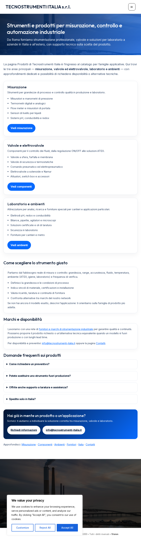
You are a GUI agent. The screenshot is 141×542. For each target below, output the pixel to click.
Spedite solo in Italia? (22, 399)
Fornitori (71, 444)
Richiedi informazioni (24, 430)
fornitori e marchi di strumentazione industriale (66, 329)
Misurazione (28, 444)
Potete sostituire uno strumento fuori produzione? (40, 375)
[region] (45, 515)
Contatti (100, 343)
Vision (114, 534)
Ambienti (59, 444)
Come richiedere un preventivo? (29, 364)
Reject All (45, 527)
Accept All (67, 527)
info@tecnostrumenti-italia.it (58, 343)
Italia (81, 444)
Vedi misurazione (21, 128)
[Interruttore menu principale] (131, 7)
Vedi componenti (21, 186)
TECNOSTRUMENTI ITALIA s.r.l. (38, 7)
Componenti (45, 444)
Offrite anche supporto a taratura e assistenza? (38, 387)
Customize (22, 527)
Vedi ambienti (19, 245)
